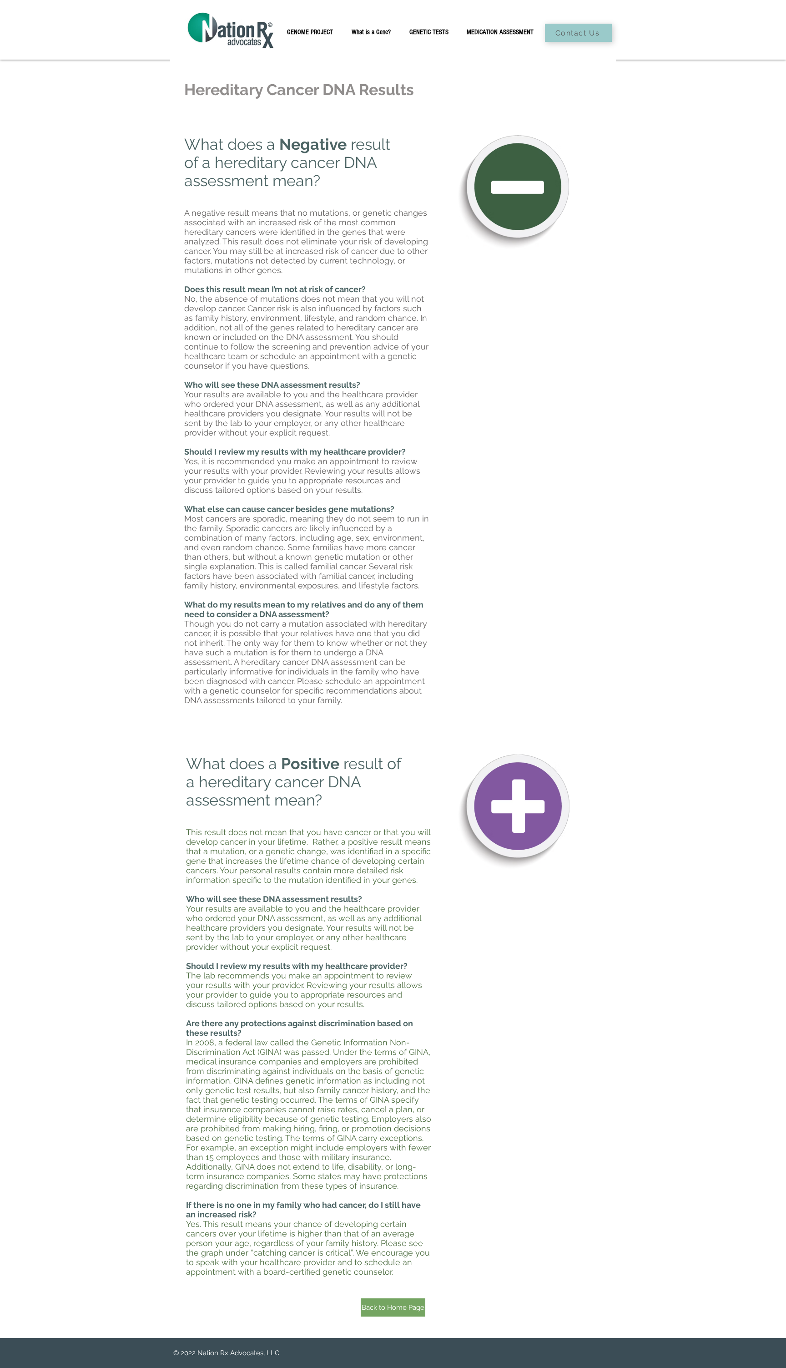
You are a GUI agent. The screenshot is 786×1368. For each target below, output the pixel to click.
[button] (429, 32)
